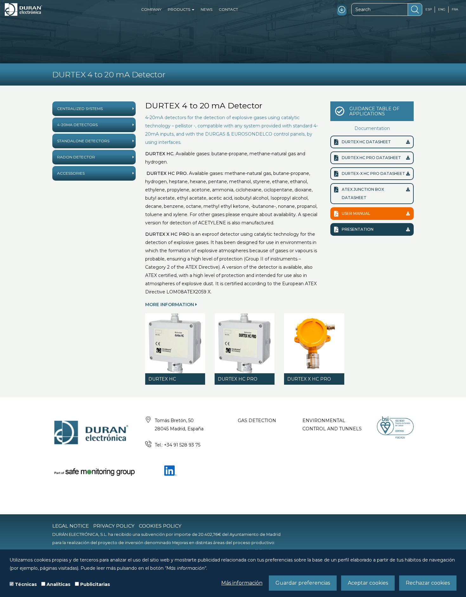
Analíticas (58, 584)
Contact (228, 9)
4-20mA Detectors (77, 124)
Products (179, 9)
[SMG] (94, 471)
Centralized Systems (80, 108)
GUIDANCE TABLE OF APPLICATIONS (374, 111)
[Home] (23, 9)
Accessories (71, 173)
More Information (170, 304)
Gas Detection (257, 420)
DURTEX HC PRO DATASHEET (371, 157)
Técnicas (26, 584)
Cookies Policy (160, 526)
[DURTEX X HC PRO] (314, 343)
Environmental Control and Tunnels (332, 425)
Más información (241, 583)
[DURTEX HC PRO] (245, 343)
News (206, 9)
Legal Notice (70, 526)
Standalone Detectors (83, 140)
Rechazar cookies (428, 583)
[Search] (415, 9)
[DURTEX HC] (175, 343)
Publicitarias (95, 584)
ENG (441, 9)
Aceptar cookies (368, 583)
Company (151, 9)
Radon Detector (76, 157)
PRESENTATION (357, 229)
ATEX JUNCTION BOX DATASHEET (363, 193)
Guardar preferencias (302, 583)
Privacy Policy (113, 526)
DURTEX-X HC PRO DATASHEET (373, 173)
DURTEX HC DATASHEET (366, 141)
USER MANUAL (356, 213)
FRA (455, 9)
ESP (428, 9)
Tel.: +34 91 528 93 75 (177, 445)
